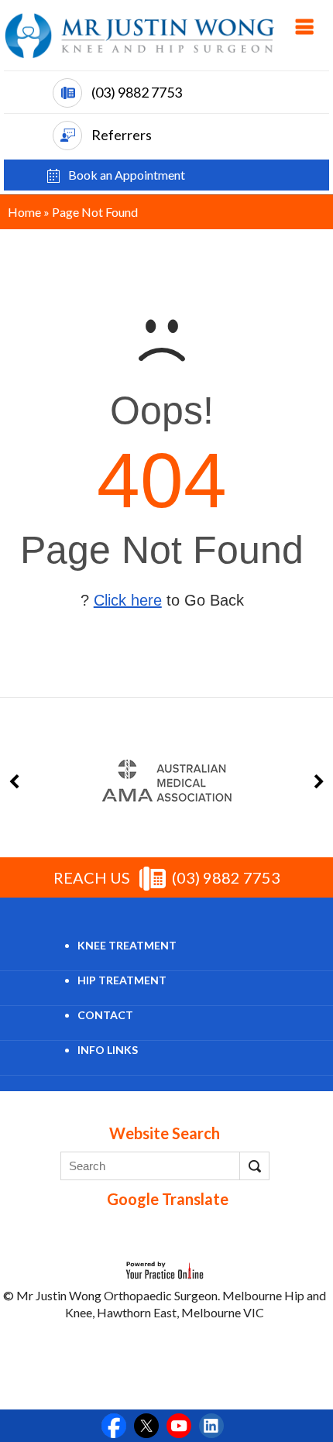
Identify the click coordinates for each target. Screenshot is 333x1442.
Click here (128, 600)
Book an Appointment (126, 179)
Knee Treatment (127, 945)
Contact (105, 1014)
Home (24, 211)
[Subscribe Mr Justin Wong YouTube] (178, 1425)
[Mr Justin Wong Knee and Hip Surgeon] (139, 35)
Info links (107, 1049)
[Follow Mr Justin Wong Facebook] (113, 1425)
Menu (304, 26)
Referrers (121, 134)
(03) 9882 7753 (136, 92)
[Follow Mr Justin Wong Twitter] (146, 1425)
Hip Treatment (121, 980)
